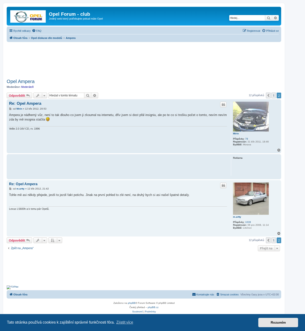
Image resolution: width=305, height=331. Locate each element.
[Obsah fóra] (28, 15)
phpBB (132, 303)
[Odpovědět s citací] (223, 104)
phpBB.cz (153, 307)
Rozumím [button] (278, 322)
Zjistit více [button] (124, 322)
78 (246, 138)
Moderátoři (27, 86)
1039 (248, 222)
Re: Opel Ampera (25, 103)
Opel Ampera (21, 81)
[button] (268, 95)
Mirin (236, 133)
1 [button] (273, 95)
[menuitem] (36, 31)
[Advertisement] (144, 59)
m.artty (237, 216)
